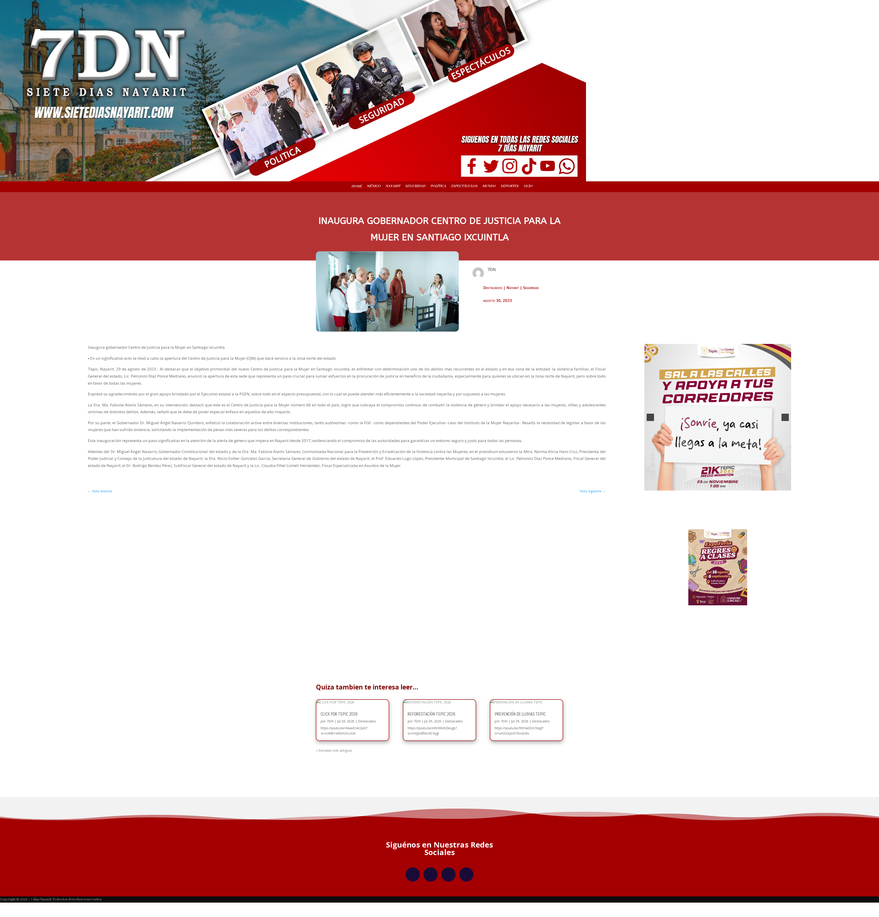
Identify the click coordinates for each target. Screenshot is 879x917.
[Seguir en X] (448, 895)
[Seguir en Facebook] (413, 895)
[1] (712, 507)
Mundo (489, 186)
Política (438, 186)
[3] (722, 507)
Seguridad (415, 186)
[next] (785, 428)
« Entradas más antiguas (334, 771)
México (373, 186)
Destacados (492, 287)
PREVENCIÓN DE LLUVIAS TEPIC (520, 735)
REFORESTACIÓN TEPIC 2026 (431, 735)
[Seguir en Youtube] (466, 895)
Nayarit (392, 186)
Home (356, 187)
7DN (330, 742)
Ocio (528, 186)
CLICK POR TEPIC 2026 (339, 735)
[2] (717, 507)
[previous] (650, 428)
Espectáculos (464, 186)
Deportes (509, 186)
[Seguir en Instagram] (430, 895)
